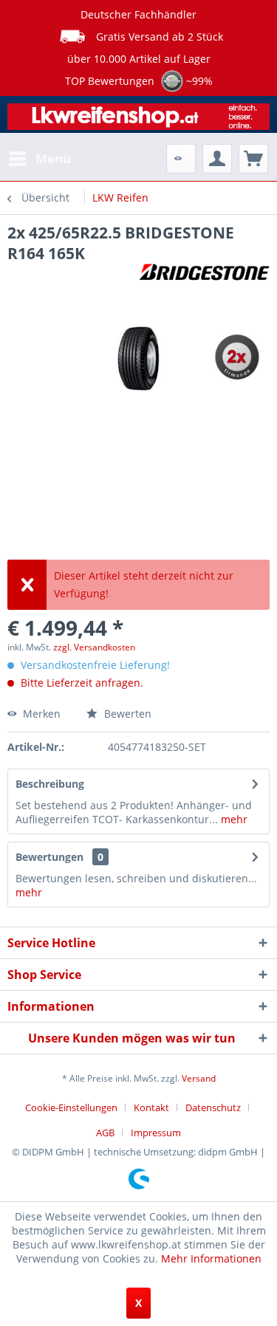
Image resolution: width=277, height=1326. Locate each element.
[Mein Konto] (217, 159)
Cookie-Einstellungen (71, 1107)
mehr (232, 819)
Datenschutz (213, 1107)
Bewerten (126, 714)
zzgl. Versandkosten (94, 647)
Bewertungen (49, 857)
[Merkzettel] (181, 159)
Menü (53, 158)
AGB (105, 1132)
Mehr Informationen (211, 1258)
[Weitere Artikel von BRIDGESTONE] (204, 276)
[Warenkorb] (253, 159)
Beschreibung (50, 784)
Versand (199, 1078)
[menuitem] (39, 159)
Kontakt (151, 1107)
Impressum (156, 1132)
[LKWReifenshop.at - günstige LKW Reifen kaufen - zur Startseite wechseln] (138, 120)
